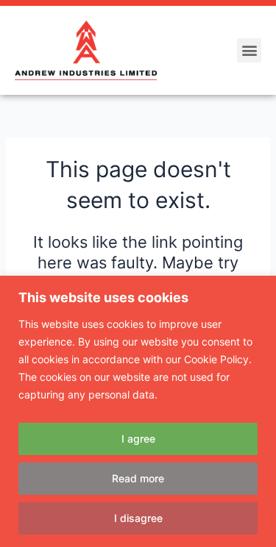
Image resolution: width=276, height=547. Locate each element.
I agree (138, 438)
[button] (249, 50)
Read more (138, 478)
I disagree (138, 518)
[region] (138, 411)
